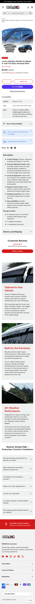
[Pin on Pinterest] (15, 148)
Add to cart (23, 81)
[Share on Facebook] (11, 148)
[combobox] (17, 13)
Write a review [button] (17, 251)
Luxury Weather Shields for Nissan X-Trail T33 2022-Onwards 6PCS (17, 21)
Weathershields (6, 66)
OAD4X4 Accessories (11, 599)
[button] (32, 7)
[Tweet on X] (8, 148)
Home (3, 19)
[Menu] (3, 7)
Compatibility (6, 97)
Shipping (12, 73)
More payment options (17, 91)
